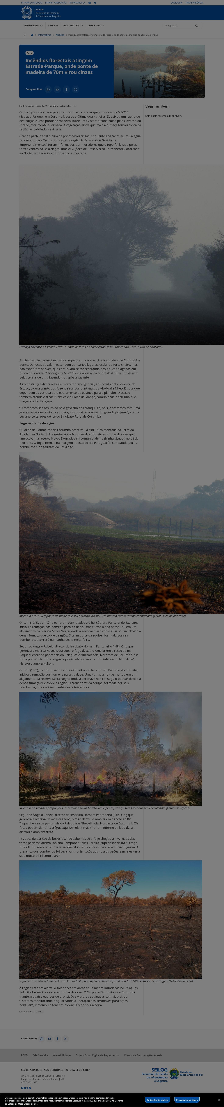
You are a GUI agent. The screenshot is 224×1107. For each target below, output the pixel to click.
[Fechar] (219, 1099)
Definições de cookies (157, 1100)
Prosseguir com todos (187, 1100)
